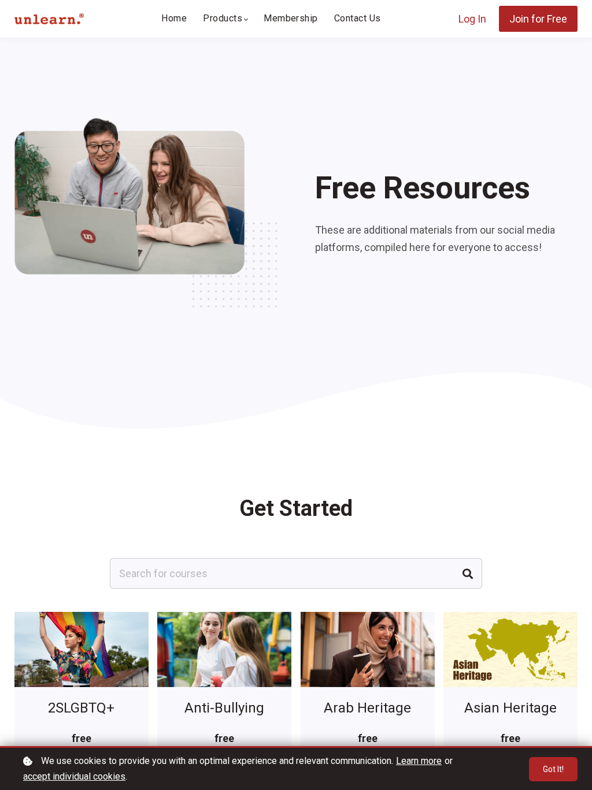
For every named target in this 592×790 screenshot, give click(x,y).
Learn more (419, 760)
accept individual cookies (74, 776)
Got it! (553, 769)
